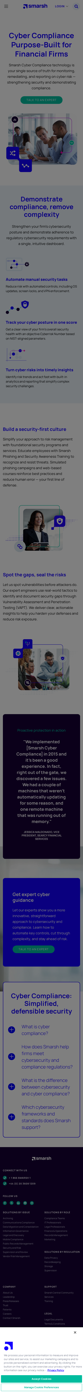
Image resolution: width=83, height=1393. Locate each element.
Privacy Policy (55, 1370)
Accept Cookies (41, 1379)
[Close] (75, 1332)
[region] (41, 1360)
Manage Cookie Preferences (41, 1387)
